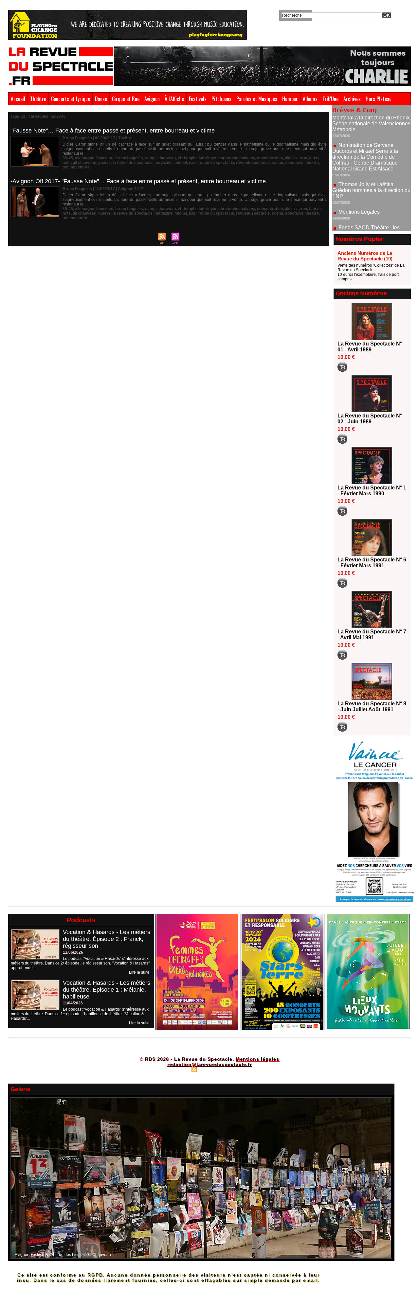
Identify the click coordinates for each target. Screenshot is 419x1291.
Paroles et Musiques (256, 99)
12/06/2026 (73, 952)
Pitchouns (221, 99)
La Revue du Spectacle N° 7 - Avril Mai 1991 (371, 634)
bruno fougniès (129, 158)
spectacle (294, 162)
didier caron (296, 158)
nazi (192, 162)
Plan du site (178, 1069)
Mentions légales (257, 1059)
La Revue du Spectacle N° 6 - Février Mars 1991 (371, 562)
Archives (352, 99)
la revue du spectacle (133, 162)
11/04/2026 (73, 1003)
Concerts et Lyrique (70, 99)
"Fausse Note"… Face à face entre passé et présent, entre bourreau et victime (112, 130)
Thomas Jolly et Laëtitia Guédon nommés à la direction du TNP (371, 164)
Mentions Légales (359, 186)
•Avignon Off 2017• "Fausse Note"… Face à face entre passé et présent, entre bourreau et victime (138, 181)
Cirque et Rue (125, 99)
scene (277, 162)
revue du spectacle (216, 162)
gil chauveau (84, 162)
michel (180, 162)
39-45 (68, 158)
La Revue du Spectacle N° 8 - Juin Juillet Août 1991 (371, 706)
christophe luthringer (197, 158)
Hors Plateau (379, 99)
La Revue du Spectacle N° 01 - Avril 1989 (369, 346)
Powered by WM (237, 1069)
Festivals (198, 99)
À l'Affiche (174, 99)
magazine (164, 162)
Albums (310, 99)
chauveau (166, 158)
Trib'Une (330, 99)
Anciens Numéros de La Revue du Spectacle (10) (364, 255)
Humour (290, 99)
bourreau (104, 158)
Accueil (18, 99)
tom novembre (76, 167)
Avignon (152, 99)
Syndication (209, 1069)
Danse (101, 99)
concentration (270, 158)
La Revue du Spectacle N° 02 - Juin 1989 (369, 418)
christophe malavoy (236, 158)
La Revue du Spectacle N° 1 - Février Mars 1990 (371, 490)
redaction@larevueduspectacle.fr (209, 1064)
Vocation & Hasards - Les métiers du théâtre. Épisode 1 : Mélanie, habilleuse (106, 990)
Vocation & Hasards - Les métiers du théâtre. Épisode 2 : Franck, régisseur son (106, 939)
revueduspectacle (253, 162)
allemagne (84, 158)
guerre (104, 162)
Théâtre (38, 99)
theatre (312, 162)
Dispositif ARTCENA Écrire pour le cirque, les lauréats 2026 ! (370, 226)
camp (150, 158)
